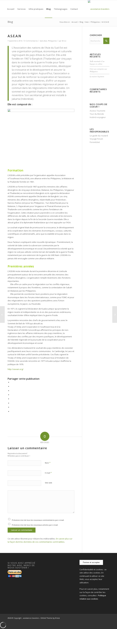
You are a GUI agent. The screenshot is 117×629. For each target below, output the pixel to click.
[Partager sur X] (11, 386)
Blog (10, 22)
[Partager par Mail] (11, 411)
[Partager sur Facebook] (11, 382)
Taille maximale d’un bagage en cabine (97, 62)
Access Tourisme (97, 110)
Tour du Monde (97, 114)
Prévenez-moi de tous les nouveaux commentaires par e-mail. (38, 520)
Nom (47, 462)
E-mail (48, 472)
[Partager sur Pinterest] (11, 390)
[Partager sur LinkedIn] (11, 394)
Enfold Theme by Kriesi (50, 618)
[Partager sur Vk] (11, 403)
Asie (45, 41)
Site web (48, 483)
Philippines (52, 41)
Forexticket (95, 142)
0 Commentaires (31, 41)
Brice (64, 41)
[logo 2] (98, 9)
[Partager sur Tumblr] (11, 398)
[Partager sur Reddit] (11, 407)
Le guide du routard (99, 135)
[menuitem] (11, 9)
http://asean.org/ (15, 369)
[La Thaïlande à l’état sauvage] (2, 314)
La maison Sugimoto (97, 76)
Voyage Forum (96, 138)
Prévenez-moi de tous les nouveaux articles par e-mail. (35, 525)
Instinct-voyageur (98, 117)
